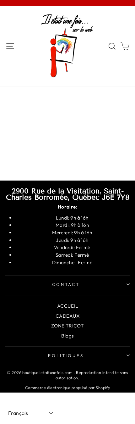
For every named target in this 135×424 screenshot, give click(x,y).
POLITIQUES (66, 355)
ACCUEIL (67, 306)
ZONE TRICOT (67, 326)
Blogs (67, 336)
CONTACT (66, 284)
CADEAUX (67, 316)
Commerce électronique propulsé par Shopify (67, 387)
